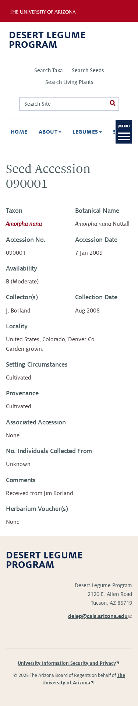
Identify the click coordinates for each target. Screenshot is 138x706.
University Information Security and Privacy (67, 663)
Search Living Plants (69, 82)
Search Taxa (48, 70)
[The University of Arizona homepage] (47, 10)
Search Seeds (88, 70)
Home (19, 132)
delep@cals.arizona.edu (100, 616)
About (49, 132)
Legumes (86, 132)
